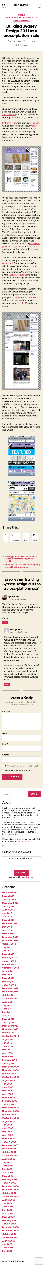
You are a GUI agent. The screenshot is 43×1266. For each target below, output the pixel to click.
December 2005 (10, 1227)
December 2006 (10, 1186)
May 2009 (7, 1090)
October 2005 (9, 1234)
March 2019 (8, 896)
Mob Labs (34, 123)
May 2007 (7, 1169)
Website (5, 755)
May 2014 (7, 927)
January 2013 (9, 961)
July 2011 (7, 1005)
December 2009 (10, 1067)
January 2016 (9, 906)
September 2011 (10, 998)
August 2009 (8, 1080)
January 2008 (9, 1142)
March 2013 (8, 954)
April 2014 (7, 930)
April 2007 (7, 1172)
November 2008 (10, 1111)
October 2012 (9, 964)
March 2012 (8, 978)
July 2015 (7, 913)
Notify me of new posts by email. (17, 770)
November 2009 (10, 1070)
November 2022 (10, 893)
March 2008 (8, 1138)
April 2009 (7, 1094)
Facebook (19, 297)
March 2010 (8, 1056)
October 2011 (9, 995)
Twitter (32, 297)
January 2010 (9, 1063)
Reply (5, 623)
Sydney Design (9, 123)
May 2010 (7, 1049)
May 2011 (7, 1012)
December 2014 (10, 923)
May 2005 (7, 1251)
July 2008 (7, 1125)
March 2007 (8, 1176)
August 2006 (8, 1200)
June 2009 (7, 1087)
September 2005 (10, 1237)
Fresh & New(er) (21, 5)
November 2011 (10, 991)
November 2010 (10, 1029)
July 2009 (7, 1084)
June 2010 (7, 1046)
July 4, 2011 (31, 41)
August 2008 (8, 1121)
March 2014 (8, 933)
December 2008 (10, 1108)
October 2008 (9, 1114)
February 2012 (9, 981)
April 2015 (7, 916)
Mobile (21, 15)
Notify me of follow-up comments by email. (21, 766)
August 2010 (8, 1039)
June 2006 (7, 1206)
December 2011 (10, 988)
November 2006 (10, 1189)
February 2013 (9, 957)
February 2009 (9, 1101)
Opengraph (7, 263)
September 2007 (10, 1155)
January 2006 (9, 1224)
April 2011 (7, 1015)
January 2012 (9, 985)
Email (5, 744)
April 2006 (7, 1213)
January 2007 (9, 1183)
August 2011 (8, 1002)
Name (5, 733)
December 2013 (10, 937)
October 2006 (9, 1193)
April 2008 (7, 1135)
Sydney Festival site (18, 275)
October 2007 (9, 1152)
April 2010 (7, 1053)
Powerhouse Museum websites (21, 18)
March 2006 (8, 1217)
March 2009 (8, 1097)
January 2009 (9, 1104)
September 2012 (10, 968)
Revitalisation (9, 114)
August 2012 (8, 971)
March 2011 (8, 1019)
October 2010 (9, 1032)
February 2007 (9, 1179)
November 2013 (10, 940)
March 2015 (8, 920)
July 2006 (7, 1203)
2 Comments (23, 45)
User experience (21, 20)
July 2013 (7, 947)
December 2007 (10, 1145)
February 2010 (9, 1060)
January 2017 (9, 899)
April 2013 (7, 951)
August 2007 (8, 1159)
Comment (7, 711)
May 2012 (7, 974)
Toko (34, 126)
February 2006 (9, 1220)
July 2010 (7, 1043)
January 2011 (9, 1022)
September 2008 (10, 1118)
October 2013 (9, 944)
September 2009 (10, 1077)
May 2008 (7, 1131)
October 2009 (9, 1073)
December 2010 (10, 1026)
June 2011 (7, 1009)
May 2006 (7, 1210)
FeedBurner (28, 877)
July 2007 (7, 1162)
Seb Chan (17, 41)
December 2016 (10, 903)
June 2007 (7, 1166)
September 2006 (10, 1196)
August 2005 (8, 1241)
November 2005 (10, 1230)
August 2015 (8, 910)
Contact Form (23, 841)
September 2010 (10, 1036)
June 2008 (7, 1128)
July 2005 (7, 1244)
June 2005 (7, 1247)
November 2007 (10, 1148)
